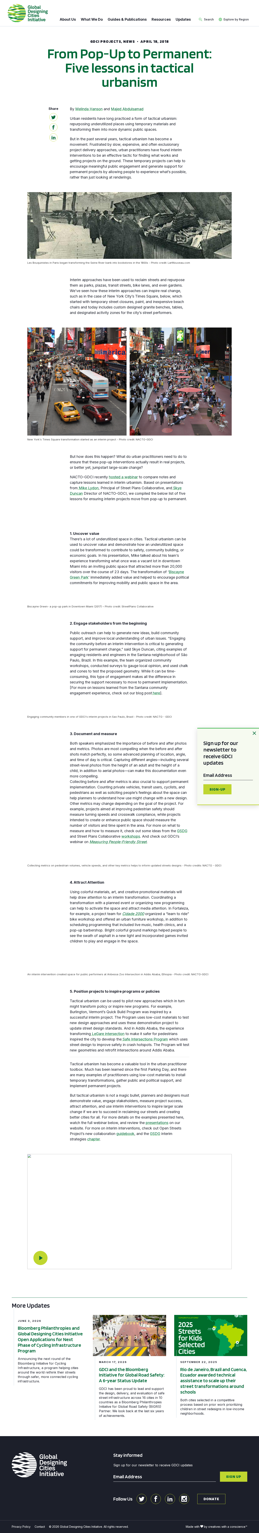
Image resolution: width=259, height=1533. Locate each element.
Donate (211, 1499)
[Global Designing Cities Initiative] (28, 13)
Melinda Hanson (89, 109)
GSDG (182, 831)
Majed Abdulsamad (127, 109)
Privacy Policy (21, 1526)
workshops (130, 836)
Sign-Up (217, 789)
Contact (40, 1526)
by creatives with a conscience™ (225, 1526)
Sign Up (233, 1477)
